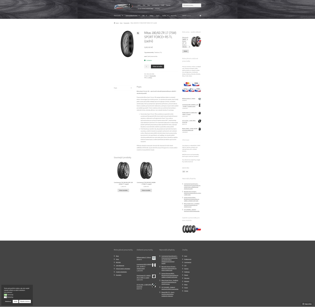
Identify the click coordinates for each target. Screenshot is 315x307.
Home (139, 5)
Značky (164, 15)
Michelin (186, 281)
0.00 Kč (186, 15)
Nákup (151, 15)
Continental (187, 262)
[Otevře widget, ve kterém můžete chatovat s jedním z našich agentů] (307, 304)
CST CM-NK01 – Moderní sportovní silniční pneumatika (191, 210)
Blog (149, 5)
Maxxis (186, 275)
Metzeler (186, 278)
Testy (157, 15)
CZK (184, 171)
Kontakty (157, 8)
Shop (144, 5)
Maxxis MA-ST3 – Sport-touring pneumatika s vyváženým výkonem (168, 294)
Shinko (186, 291)
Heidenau (187, 272)
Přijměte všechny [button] (25, 301)
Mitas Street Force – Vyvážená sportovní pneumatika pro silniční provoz (191, 205)
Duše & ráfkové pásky (131, 15)
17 (148, 77)
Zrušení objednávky (121, 272)
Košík (162, 5)
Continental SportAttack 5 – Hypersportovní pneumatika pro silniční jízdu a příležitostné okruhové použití (192, 186)
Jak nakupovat (155, 5)
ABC (143, 15)
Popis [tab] (115, 88)
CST (185, 265)
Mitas (150, 77)
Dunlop (186, 268)
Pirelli (186, 287)
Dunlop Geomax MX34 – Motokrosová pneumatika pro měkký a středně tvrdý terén (191, 199)
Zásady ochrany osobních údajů (145, 8)
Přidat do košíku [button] (123, 190)
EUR (187, 171)
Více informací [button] (8, 292)
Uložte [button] (15, 301)
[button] (138, 33)
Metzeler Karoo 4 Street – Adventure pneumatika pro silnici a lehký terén (192, 193)
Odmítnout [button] (8, 301)
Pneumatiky (117, 15)
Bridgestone (187, 259)
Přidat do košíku (157, 66)
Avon (185, 256)
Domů (117, 23)
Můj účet (168, 5)
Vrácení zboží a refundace (123, 268)
